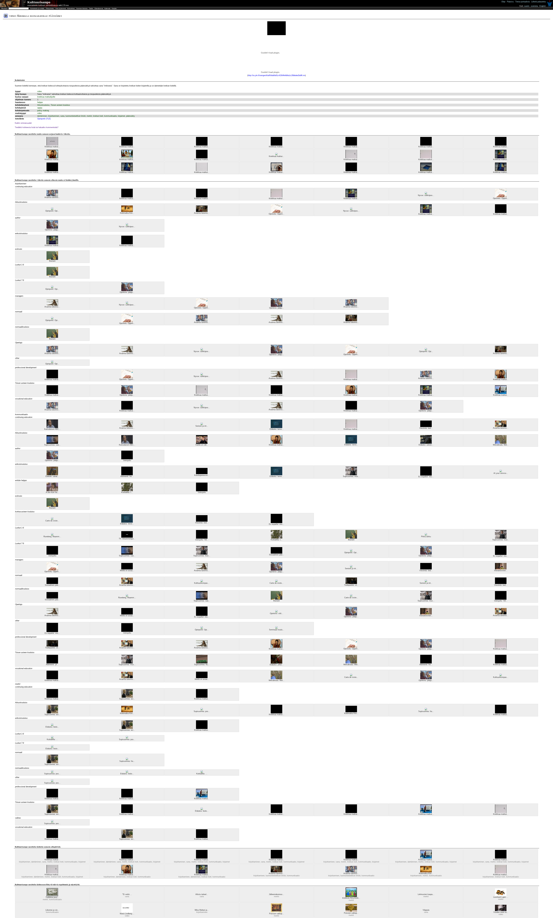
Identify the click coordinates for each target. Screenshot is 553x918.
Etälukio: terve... (276, 429)
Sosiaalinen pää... (276, 555)
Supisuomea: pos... (202, 711)
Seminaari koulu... (276, 630)
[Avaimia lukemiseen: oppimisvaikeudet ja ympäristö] (52, 305)
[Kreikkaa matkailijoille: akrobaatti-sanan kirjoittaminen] (351, 170)
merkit (89, 116)
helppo (40, 102)
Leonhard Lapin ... (500, 897)
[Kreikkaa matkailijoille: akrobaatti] (127, 244)
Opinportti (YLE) (44, 119)
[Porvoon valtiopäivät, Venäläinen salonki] (351, 911)
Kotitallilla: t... (127, 492)
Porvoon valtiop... (276, 914)
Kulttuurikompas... (201, 583)
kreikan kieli (98, 116)
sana (62, 116)
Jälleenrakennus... (276, 894)
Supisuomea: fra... (426, 711)
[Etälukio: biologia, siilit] (52, 725)
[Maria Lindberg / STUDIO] (127, 912)
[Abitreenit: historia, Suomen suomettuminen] (127, 475)
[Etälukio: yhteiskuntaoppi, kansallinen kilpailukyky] (276, 663)
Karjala (114, 8)
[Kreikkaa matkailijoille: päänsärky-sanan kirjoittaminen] (276, 154)
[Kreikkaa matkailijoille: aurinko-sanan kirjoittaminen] (426, 145)
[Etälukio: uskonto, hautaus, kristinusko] (426, 443)
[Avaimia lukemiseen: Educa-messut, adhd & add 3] (202, 211)
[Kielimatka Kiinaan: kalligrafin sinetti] (351, 712)
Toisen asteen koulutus (60, 105)
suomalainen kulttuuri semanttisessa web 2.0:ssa (48, 5)
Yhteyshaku (50, 8)
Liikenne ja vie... (52, 910)
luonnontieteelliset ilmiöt (76, 116)
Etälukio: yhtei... (276, 665)
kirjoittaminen (53, 116)
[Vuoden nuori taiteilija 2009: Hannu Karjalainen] (500, 910)
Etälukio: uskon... (426, 445)
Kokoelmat (71, 8)
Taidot (91, 8)
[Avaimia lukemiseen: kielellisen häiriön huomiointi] (500, 426)
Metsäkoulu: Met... (501, 445)
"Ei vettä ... (127, 894)
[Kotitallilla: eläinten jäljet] (52, 738)
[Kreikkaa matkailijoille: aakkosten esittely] (500, 145)
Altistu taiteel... (201, 894)
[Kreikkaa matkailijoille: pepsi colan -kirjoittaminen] (202, 170)
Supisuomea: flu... (201, 664)
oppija (39, 108)
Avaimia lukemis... (52, 197)
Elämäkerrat (98, 8)
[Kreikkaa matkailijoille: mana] (351, 145)
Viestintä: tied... (426, 428)
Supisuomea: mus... (351, 476)
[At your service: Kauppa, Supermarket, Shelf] (501, 471)
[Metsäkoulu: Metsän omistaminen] (500, 443)
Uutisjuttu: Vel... (202, 540)
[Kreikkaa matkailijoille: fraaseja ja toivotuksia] (426, 170)
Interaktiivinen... (500, 570)
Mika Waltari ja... (202, 910)
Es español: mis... (426, 477)
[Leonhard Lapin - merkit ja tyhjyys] (500, 895)
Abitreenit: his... (127, 476)
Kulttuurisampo (38, 2)
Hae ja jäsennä (60, 8)
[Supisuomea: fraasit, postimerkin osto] (426, 710)
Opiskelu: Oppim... (501, 198)
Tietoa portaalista (522, 2)
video (39, 91)
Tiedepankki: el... (351, 585)
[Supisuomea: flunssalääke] (202, 663)
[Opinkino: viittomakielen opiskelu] (276, 612)
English (542, 6)
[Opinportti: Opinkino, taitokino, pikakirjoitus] (52, 209)
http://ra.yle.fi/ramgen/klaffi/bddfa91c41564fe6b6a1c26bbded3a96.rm (276, 75)
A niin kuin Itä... (52, 492)
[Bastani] (52, 259)
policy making (43, 110)
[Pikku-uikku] (426, 535)
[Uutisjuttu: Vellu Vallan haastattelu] (202, 538)
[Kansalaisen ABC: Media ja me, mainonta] (52, 427)
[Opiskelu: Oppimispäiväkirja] (500, 197)
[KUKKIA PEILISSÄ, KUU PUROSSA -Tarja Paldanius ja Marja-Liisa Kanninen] (351, 896)
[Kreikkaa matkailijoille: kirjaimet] (500, 393)
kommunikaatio (110, 116)
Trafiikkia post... (52, 897)
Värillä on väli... (201, 445)
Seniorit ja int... (201, 426)
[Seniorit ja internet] (202, 424)
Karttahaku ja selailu (37, 8)
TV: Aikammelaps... (127, 539)
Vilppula (426, 910)
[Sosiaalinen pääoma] (276, 553)
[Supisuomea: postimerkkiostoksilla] (202, 710)
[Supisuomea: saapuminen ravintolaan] (52, 443)
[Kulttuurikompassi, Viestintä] (202, 581)
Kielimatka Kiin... (127, 213)
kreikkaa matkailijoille (46, 97)
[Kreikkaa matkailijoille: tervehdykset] (276, 170)
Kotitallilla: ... (52, 739)
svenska (534, 6)
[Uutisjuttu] (127, 459)
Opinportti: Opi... (52, 211)
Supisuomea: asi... (127, 699)
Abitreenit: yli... (52, 664)
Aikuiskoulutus (43, 105)
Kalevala (107, 8)
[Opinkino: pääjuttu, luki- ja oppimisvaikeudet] (52, 228)
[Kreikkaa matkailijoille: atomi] (52, 170)
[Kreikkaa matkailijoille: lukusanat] (52, 158)
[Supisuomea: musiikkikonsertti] (351, 475)
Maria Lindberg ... (127, 914)
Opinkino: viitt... (276, 613)
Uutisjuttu (127, 460)
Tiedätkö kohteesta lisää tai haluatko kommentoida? (36, 127)
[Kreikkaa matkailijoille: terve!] (500, 158)
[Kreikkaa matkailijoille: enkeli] (202, 158)
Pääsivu (510, 2)
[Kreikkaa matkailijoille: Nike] (426, 158)
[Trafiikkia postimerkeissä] (52, 896)
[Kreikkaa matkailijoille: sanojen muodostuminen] (52, 145)
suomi (526, 6)
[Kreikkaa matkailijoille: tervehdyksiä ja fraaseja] (127, 170)
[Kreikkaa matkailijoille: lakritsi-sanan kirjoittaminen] (202, 145)
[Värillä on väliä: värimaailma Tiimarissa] (202, 443)
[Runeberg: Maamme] (52, 535)
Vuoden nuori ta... (500, 912)
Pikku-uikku (426, 536)
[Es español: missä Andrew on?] (426, 475)
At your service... (501, 473)
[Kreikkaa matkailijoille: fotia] (500, 212)
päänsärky (130, 116)
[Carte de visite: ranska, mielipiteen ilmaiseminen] (52, 519)
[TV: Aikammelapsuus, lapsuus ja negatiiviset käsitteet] (127, 537)
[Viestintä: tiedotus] (426, 426)
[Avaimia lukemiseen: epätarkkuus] (52, 196)
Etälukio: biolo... (52, 727)
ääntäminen (42, 116)
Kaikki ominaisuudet (23, 123)
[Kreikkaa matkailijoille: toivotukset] (500, 170)
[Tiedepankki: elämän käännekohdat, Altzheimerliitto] (351, 583)
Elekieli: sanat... (52, 476)
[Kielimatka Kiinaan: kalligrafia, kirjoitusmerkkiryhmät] (127, 211)
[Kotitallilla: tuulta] (127, 491)
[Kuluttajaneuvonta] (202, 473)
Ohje (503, 2)
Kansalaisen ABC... (52, 429)
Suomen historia (81, 8)
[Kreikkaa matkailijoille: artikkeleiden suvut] (127, 158)
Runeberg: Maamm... (52, 536)
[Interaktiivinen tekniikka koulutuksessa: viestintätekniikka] (500, 569)
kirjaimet (121, 116)
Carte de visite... (52, 521)
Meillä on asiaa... (127, 570)
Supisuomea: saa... (52, 445)
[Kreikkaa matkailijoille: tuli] (276, 145)
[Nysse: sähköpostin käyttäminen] (426, 193)
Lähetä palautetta (538, 2)
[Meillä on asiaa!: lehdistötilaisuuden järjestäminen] (127, 569)
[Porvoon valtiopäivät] (276, 912)
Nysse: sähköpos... (426, 195)
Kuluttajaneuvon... (201, 475)
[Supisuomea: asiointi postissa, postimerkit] (127, 697)
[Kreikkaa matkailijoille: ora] (127, 145)
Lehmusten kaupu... (426, 894)
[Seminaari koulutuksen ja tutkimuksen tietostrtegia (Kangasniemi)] (276, 628)
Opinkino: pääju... (52, 230)
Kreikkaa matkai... (52, 147)
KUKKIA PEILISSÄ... (351, 898)
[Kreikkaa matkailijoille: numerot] (351, 158)
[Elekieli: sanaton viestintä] (52, 475)
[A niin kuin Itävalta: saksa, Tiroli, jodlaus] (52, 491)
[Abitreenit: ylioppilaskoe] (52, 663)
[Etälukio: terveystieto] (276, 427)
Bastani (52, 261)
